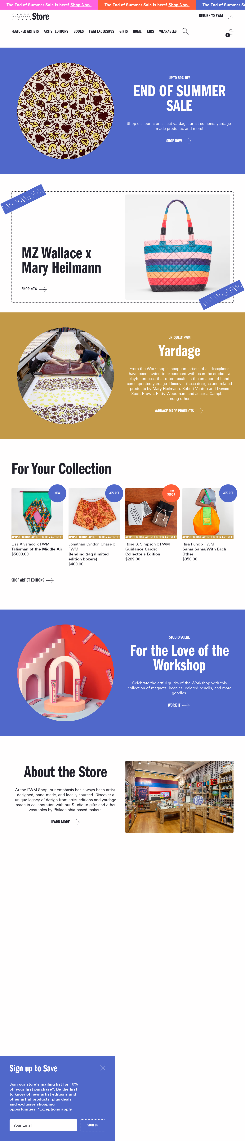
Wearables (167, 32)
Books (79, 32)
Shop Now (29, 289)
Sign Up (92, 1126)
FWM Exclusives (101, 32)
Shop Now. (80, 4)
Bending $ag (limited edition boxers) (89, 556)
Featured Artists (24, 32)
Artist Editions (56, 32)
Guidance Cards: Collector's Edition (142, 551)
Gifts (123, 32)
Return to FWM (211, 16)
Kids (150, 32)
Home (137, 32)
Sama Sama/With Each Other (204, 551)
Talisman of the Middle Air (36, 549)
